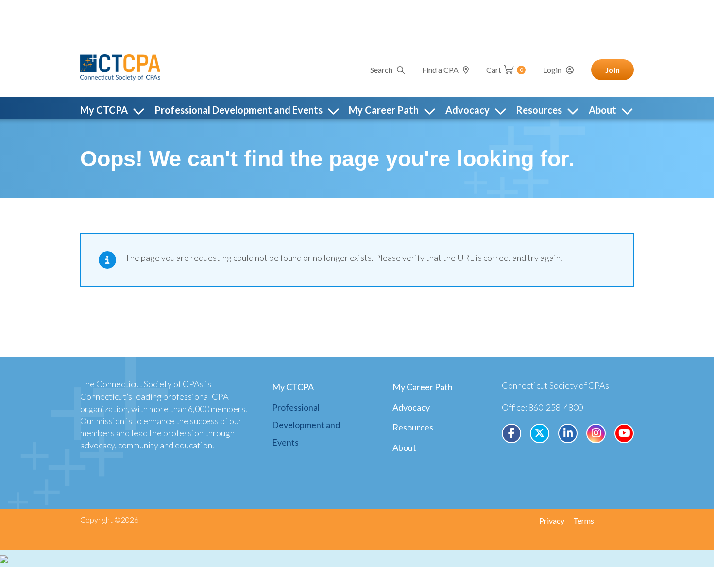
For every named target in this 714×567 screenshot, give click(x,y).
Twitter (539, 433)
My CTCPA (293, 386)
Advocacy (411, 407)
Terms (583, 520)
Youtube (624, 433)
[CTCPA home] (120, 66)
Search (381, 69)
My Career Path (422, 386)
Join (612, 69)
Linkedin (568, 433)
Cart (504, 69)
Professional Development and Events (306, 424)
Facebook (511, 433)
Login (552, 69)
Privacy (551, 520)
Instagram (596, 433)
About (404, 447)
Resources (412, 427)
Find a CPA (440, 69)
